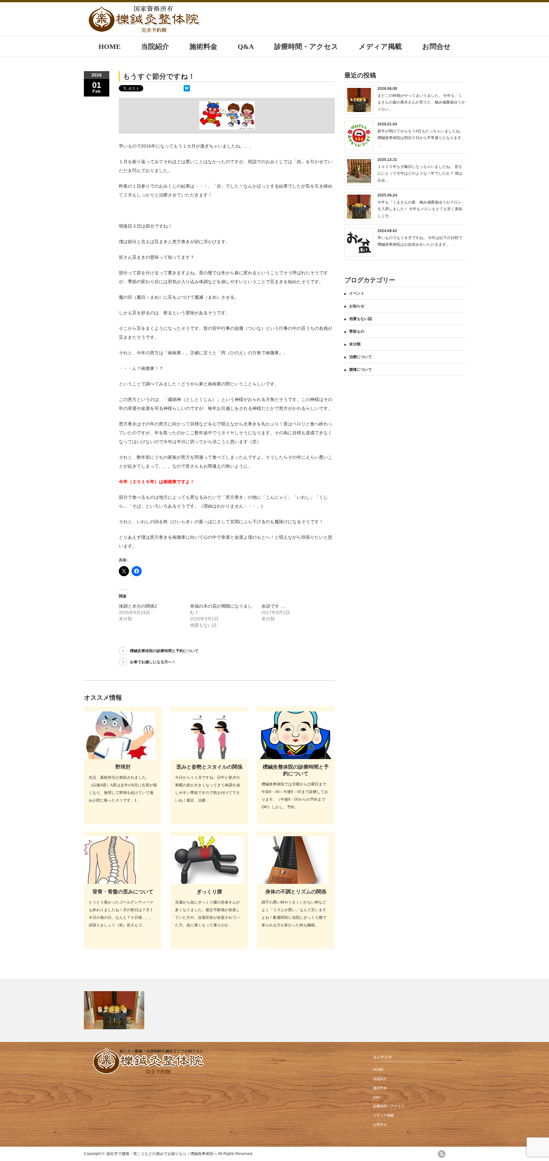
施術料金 (203, 46)
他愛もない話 (360, 319)
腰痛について (360, 369)
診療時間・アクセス (306, 46)
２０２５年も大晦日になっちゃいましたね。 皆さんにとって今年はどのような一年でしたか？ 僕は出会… (419, 173)
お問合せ (436, 46)
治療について (360, 357)
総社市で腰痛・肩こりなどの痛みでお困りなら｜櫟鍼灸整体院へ (161, 1153)
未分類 (355, 344)
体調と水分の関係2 (138, 606)
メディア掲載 (380, 46)
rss (441, 1154)
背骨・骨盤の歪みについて (122, 891)
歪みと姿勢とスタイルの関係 (209, 767)
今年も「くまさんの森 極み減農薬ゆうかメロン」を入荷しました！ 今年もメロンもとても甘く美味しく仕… (421, 209)
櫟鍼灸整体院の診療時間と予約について (164, 651)
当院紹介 (155, 46)
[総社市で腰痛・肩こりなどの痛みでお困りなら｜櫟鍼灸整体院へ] (144, 29)
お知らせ (356, 306)
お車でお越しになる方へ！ (153, 662)
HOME (109, 46)
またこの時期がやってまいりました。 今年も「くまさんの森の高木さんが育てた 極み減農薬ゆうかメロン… (421, 102)
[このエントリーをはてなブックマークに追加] (187, 89)
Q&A (246, 46)
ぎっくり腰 (209, 891)
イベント (356, 293)
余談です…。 (274, 606)
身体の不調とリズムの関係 (295, 891)
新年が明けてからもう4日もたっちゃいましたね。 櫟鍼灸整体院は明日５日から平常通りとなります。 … (421, 138)
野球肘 (123, 767)
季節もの (356, 331)
